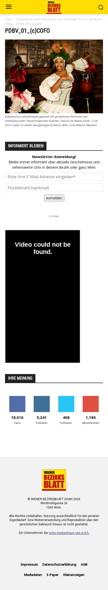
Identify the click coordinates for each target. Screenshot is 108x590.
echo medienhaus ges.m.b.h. (69, 533)
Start (8, 19)
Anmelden (54, 198)
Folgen (41, 398)
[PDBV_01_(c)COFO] (54, 112)
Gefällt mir (17, 398)
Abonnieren (90, 398)
